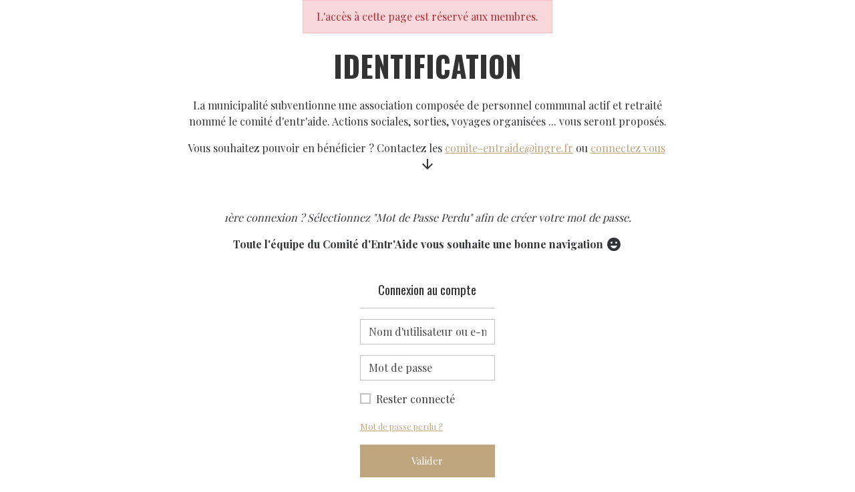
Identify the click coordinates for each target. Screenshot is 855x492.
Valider (427, 460)
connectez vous (627, 148)
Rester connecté (415, 399)
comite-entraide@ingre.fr (509, 148)
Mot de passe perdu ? (401, 426)
